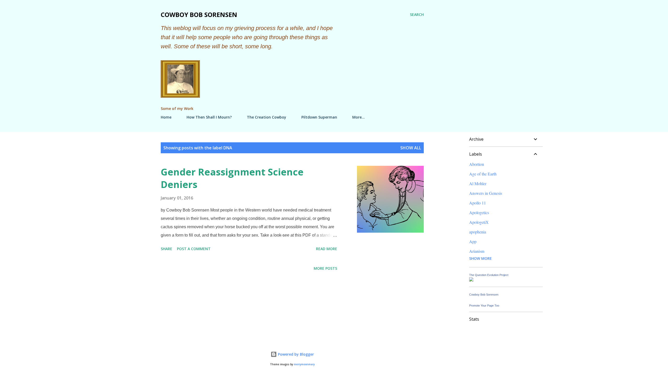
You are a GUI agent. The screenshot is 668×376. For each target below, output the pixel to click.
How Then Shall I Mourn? (209, 117)
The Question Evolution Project (488, 275)
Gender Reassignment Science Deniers (232, 178)
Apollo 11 (477, 202)
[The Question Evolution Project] (471, 280)
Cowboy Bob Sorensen (199, 14)
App (472, 241)
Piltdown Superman (319, 117)
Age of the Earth (483, 174)
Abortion (476, 164)
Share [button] (166, 248)
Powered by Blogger (295, 354)
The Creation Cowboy (266, 117)
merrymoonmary (304, 364)
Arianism (476, 251)
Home (166, 117)
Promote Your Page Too (484, 305)
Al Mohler (477, 183)
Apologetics (479, 212)
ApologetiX (479, 222)
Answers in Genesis (485, 193)
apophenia (477, 231)
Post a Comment (194, 248)
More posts (325, 268)
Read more (326, 248)
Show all (410, 148)
